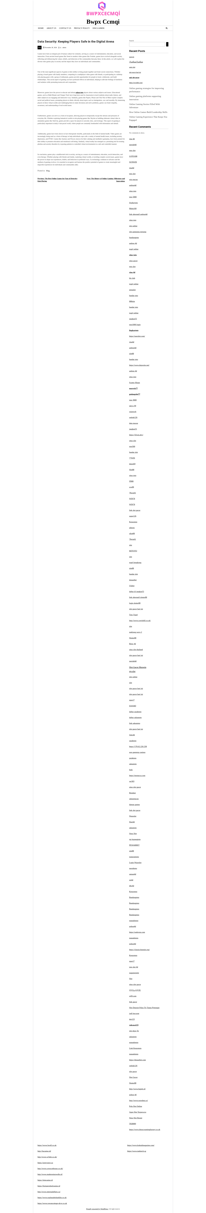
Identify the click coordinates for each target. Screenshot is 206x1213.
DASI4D (132, 706)
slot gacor (133, 1071)
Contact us (65, 28)
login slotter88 (134, 603)
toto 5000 (133, 197)
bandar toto (133, 295)
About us (51, 28)
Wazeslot (132, 816)
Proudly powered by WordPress (97, 1209)
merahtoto (133, 868)
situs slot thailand (136, 649)
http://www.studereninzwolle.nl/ (50, 1174)
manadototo (133, 921)
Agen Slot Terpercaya (137, 1112)
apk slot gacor (134, 77)
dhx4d (131, 886)
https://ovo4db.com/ (136, 83)
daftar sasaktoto (135, 712)
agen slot (132, 67)
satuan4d (132, 874)
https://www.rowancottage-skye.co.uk (52, 1203)
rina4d (131, 168)
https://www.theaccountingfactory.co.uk (144, 1129)
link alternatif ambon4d (138, 214)
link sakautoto (134, 723)
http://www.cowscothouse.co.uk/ (50, 1168)
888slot (132, 301)
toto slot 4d (133, 967)
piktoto (132, 528)
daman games (134, 804)
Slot (130, 979)
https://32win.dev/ (136, 435)
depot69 (132, 464)
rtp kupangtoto (135, 839)
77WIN (132, 458)
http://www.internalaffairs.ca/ (49, 1192)
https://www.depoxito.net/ (139, 365)
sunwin (131, 57)
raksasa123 (133, 1025)
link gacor (133, 1002)
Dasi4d (132, 822)
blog (39, 47)
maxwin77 (133, 388)
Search (131, 41)
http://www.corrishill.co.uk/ (140, 620)
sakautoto (133, 764)
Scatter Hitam (134, 383)
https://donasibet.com (137, 1060)
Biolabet (132, 793)
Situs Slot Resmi (135, 1118)
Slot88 (131, 470)
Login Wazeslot (135, 862)
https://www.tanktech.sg (136, 1151)
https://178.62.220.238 (138, 746)
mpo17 (132, 700)
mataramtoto (134, 857)
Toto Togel (133, 615)
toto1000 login (135, 324)
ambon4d (132, 185)
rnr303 (131, 781)
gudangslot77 (134, 394)
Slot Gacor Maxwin (137, 667)
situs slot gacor (135, 787)
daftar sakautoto (135, 717)
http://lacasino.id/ (44, 1151)
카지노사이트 (135, 990)
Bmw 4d (132, 644)
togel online (133, 249)
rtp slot (132, 671)
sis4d (131, 880)
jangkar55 (133, 319)
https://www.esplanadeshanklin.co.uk (52, 1197)
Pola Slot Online (135, 1106)
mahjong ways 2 (135, 632)
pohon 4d (132, 1095)
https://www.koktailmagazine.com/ (140, 1145)
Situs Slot (133, 833)
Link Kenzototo (135, 1048)
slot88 (131, 353)
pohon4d (132, 926)
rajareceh (132, 412)
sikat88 (132, 533)
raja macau (133, 179)
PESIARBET (134, 845)
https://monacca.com (137, 775)
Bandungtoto (134, 897)
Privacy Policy (82, 28)
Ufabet (131, 586)
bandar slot (133, 452)
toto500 (132, 446)
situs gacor (133, 261)
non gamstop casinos (137, 752)
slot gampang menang (137, 232)
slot (130, 545)
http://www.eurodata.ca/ (138, 1100)
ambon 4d (133, 243)
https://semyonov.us (45, 1163)
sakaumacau (134, 799)
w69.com (132, 996)
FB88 (131, 481)
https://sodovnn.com (137, 932)
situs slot (132, 441)
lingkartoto (133, 203)
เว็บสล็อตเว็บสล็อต (136, 62)
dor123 (132, 1019)
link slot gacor (134, 510)
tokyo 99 (132, 406)
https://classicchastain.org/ (139, 950)
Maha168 (132, 208)
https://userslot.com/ (137, 336)
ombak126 (133, 417)
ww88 (131, 487)
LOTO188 (133, 156)
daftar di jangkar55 (136, 591)
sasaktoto (132, 741)
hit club (132, 278)
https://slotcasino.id (45, 1180)
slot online (133, 226)
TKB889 (132, 1124)
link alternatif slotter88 (138, 597)
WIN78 (132, 499)
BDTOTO (133, 551)
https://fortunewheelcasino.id (49, 1186)
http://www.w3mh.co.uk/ (47, 1157)
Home (41, 28)
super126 (132, 516)
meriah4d (132, 145)
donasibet (133, 580)
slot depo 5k (134, 1031)
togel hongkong (135, 562)
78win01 (132, 493)
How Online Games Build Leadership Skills (148, 112)
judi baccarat (134, 1013)
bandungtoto (134, 237)
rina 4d (132, 139)
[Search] (166, 28)
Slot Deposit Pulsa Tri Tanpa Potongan (144, 1008)
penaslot (132, 290)
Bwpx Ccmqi (103, 21)
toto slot (132, 150)
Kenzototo (133, 522)
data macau (133, 423)
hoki (131, 770)
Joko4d (132, 735)
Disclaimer (98, 28)
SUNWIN (133, 162)
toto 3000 (133, 400)
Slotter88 (132, 638)
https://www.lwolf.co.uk (47, 1145)
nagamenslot (134, 973)
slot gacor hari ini (135, 72)
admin (64, 47)
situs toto (132, 191)
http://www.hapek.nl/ (137, 1089)
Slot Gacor (133, 1077)
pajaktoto (132, 758)
